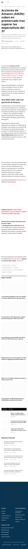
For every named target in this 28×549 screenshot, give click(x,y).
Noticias (6, 6)
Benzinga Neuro (21, 180)
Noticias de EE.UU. (12, 6)
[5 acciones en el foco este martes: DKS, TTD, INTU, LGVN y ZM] (5, 430)
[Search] (26, 2)
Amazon (13, 265)
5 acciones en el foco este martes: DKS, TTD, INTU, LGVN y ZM (18, 430)
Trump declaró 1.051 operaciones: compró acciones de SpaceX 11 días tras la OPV (13, 317)
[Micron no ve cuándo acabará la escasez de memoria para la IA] (14, 369)
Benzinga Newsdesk (9, 41)
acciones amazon (6, 265)
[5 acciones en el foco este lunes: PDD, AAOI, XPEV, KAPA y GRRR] (5, 423)
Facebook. (20, 261)
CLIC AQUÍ (19, 233)
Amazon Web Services (7, 267)
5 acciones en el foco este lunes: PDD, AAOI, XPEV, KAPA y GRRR (18, 421)
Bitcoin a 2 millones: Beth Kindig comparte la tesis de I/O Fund (18, 415)
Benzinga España (16, 259)
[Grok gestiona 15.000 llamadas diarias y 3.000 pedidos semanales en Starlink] (14, 389)
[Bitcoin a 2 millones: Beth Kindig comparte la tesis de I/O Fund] (5, 415)
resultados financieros (18, 269)
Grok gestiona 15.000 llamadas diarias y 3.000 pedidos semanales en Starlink (12, 399)
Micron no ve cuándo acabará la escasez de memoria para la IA (13, 379)
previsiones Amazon (6, 269)
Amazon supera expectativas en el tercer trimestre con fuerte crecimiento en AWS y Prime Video (13, 211)
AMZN (8, 68)
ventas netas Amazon (7, 272)
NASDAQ (16, 267)
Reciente (11, 409)
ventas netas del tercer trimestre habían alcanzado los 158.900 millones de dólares (12, 75)
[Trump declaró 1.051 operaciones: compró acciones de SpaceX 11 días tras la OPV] (14, 308)
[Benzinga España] (14, 2)
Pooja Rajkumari (12, 182)
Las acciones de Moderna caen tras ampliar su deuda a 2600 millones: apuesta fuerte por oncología (13, 298)
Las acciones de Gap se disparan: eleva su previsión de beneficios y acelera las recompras (13, 472)
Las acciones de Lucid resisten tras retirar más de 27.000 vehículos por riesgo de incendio (13, 339)
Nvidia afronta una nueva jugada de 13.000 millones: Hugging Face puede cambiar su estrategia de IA (13, 359)
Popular (5, 409)
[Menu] (2, 2)
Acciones (18, 6)
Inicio (2, 6)
